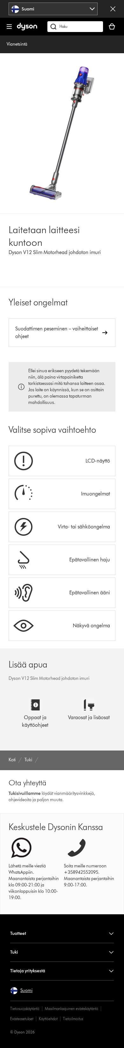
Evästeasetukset (21, 1018)
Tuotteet (18, 933)
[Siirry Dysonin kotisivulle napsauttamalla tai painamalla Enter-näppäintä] (27, 29)
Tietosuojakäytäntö (24, 1008)
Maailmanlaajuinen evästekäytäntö (71, 1008)
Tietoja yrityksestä (27, 971)
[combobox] (53, 9)
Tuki (14, 952)
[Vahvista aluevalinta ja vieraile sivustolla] (112, 8)
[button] (21, 991)
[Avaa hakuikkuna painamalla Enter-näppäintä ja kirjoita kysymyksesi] (75, 26)
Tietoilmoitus (73, 1018)
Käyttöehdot (48, 1018)
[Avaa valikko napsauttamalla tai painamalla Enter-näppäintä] (9, 26)
